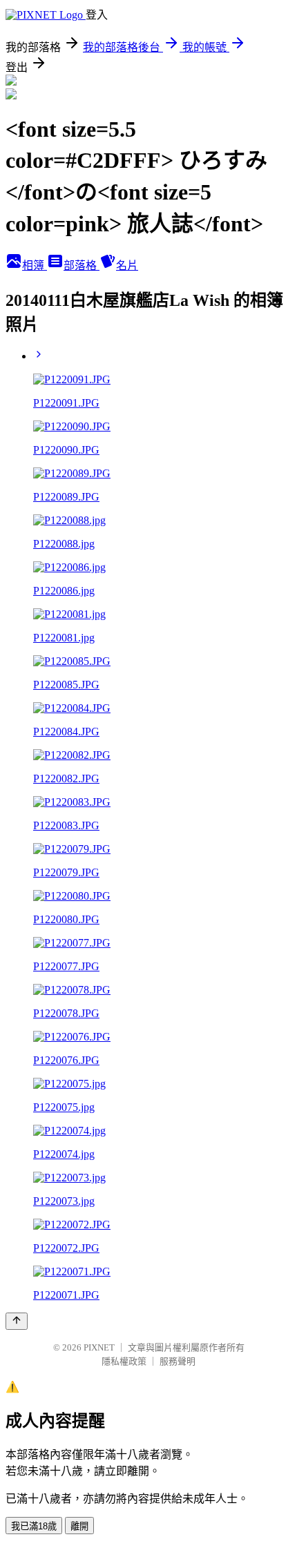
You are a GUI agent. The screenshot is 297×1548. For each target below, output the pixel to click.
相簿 (34, 265)
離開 (79, 1526)
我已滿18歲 (34, 1526)
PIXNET (99, 1347)
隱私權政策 (124, 1361)
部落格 (81, 265)
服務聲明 (177, 1361)
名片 (127, 265)
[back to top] (17, 1321)
